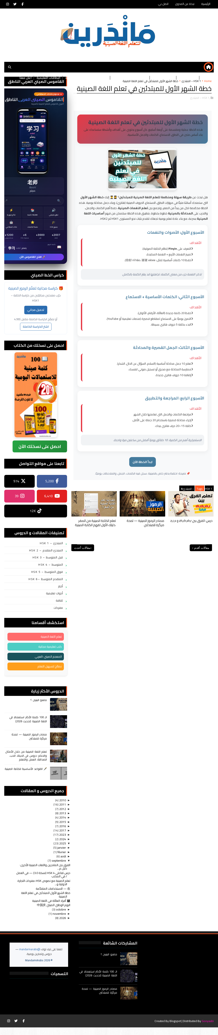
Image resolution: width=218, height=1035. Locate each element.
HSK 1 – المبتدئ (51, 543)
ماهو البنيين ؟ (38, 699)
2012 (62, 809)
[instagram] (7, 4)
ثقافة (59, 600)
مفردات (58, 607)
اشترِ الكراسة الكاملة (36, 326)
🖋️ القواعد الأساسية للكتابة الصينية (26, 768)
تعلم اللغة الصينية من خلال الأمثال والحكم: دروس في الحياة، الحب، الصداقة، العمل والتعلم (26, 755)
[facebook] (22, 4)
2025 (62, 843)
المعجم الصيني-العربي (48, 656)
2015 (62, 822)
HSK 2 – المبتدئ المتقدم (46, 550)
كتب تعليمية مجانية (50, 646)
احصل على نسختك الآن (40, 446)
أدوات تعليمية (54, 593)
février (61, 852)
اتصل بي (163, 4)
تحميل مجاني (35, 310)
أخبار (60, 586)
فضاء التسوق (165, 78)
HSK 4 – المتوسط (50, 564)
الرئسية (206, 78)
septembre (58, 860)
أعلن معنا (25, 78)
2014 (62, 817)
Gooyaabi (208, 1021)
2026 (62, 918)
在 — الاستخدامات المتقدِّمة (53, 888)
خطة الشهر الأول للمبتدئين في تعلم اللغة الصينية (45, 894)
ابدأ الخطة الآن (142, 462)
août (63, 856)
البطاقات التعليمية (48, 78)
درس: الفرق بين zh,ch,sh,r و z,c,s (191, 521)
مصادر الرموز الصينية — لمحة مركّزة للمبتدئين (145, 523)
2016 (62, 826)
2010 (62, 800)
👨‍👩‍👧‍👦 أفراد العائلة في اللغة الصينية (51, 900)
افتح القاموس (32, 176)
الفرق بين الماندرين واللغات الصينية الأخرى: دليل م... (45, 866)
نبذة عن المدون (184, 4)
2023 (62, 834)
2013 (62, 813)
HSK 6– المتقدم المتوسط (46, 579)
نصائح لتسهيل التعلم (49, 666)
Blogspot (175, 1021)
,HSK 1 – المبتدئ (200, 97)
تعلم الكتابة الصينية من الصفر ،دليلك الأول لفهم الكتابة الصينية (95, 523)
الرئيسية (205, 4)
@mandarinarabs (29, 949)
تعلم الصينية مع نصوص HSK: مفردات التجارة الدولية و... (43, 882)
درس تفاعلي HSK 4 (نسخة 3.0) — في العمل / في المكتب (43, 874)
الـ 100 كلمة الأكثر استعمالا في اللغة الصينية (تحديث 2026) (28, 719)
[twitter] (15, 4)
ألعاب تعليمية (188, 78)
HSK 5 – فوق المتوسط (47, 572)
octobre (60, 909)
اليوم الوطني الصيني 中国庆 (53, 905)
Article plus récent (74, 547)
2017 (62, 830)
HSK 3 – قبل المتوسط (48, 557)
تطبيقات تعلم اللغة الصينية (130, 78)
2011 (62, 804)
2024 (62, 839)
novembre (59, 913)
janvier (61, 847)
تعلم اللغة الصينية (51, 636)
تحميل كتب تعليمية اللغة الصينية (86, 78)
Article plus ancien (209, 547)
